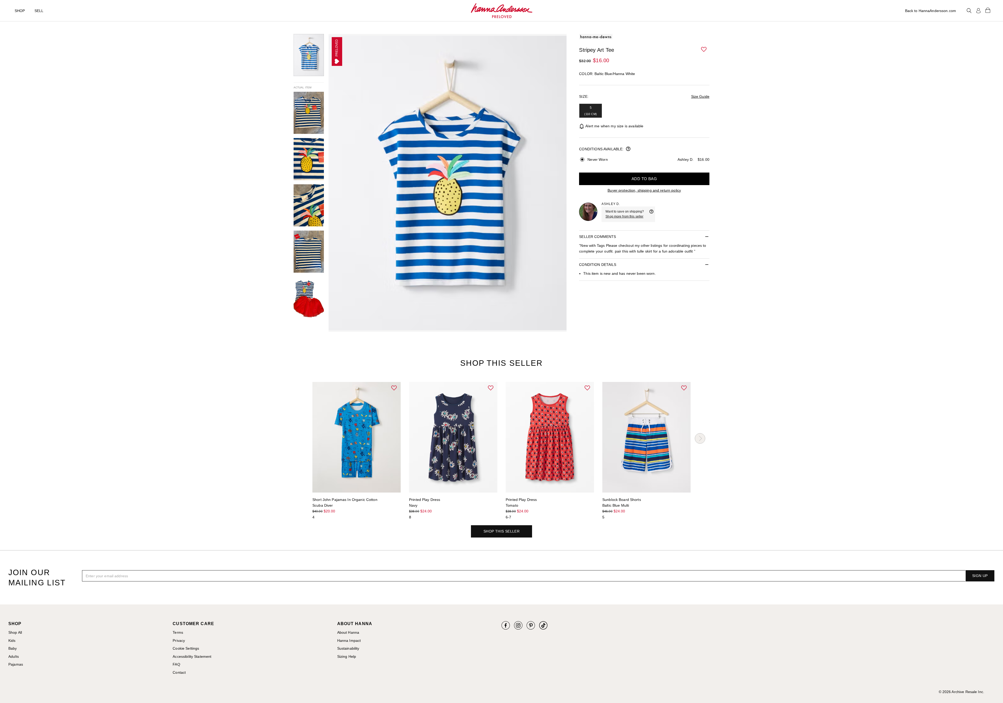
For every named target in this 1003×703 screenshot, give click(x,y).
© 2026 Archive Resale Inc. (961, 692)
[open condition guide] (628, 149)
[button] (704, 49)
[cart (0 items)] (988, 10)
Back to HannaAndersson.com (930, 11)
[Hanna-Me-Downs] (501, 10)
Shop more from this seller (624, 216)
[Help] (651, 214)
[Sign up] (978, 10)
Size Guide (700, 96)
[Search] (969, 10)
